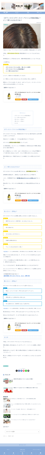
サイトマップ (22, 451)
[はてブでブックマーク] (21, 371)
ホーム (8, 449)
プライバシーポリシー (37, 449)
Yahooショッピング (33, 99)
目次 (21, 112)
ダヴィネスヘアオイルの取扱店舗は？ (23, 115)
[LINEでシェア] (26, 371)
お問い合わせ (22, 449)
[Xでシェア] (17, 371)
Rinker (20, 95)
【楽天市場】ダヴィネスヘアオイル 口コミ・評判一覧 (16, 275)
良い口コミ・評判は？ (19, 119)
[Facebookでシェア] (19, 371)
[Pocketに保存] (24, 371)
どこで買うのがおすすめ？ (20, 117)
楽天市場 (24, 99)
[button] (28, 371)
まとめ (16, 123)
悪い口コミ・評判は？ (19, 121)
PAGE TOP (23, 445)
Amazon (18, 99)
